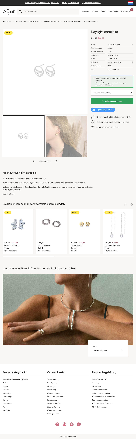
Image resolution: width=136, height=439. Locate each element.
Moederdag (51, 390)
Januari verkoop (53, 379)
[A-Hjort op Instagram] (64, 424)
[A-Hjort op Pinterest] (72, 424)
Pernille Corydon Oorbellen (70, 21)
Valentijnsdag (52, 383)
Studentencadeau (53, 393)
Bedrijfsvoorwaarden (100, 400)
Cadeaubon (96, 386)
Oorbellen (6, 383)
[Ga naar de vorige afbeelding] (34, 161)
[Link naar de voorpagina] (9, 12)
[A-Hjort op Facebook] (57, 424)
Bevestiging (51, 386)
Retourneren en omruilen (101, 393)
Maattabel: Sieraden (99, 407)
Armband (6, 390)
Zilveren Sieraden (53, 407)
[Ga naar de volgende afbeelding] (56, 161)
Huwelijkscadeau (53, 414)
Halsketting (7, 393)
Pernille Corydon (50, 21)
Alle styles (6, 410)
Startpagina (7, 21)
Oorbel (110, 48)
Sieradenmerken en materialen (103, 397)
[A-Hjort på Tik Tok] (79, 424)
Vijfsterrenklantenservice (91, 3)
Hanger (5, 400)
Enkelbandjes (7, 397)
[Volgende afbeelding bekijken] (131, 205)
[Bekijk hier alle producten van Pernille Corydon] (132, 45)
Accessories (7, 403)
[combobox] (51, 11)
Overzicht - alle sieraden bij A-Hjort (15, 379)
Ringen (5, 386)
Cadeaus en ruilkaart (99, 390)
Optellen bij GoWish (105, 110)
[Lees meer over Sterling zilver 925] (132, 62)
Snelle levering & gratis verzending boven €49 (42, 3)
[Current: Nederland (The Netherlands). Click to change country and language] (130, 3)
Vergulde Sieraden (54, 403)
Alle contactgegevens (68, 436)
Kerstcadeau (52, 400)
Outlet (5, 407)
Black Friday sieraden (55, 397)
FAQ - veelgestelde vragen (102, 403)
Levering (95, 383)
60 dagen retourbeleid (70, 3)
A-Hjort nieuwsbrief (99, 379)
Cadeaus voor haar (54, 410)
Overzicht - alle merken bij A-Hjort (27, 21)
